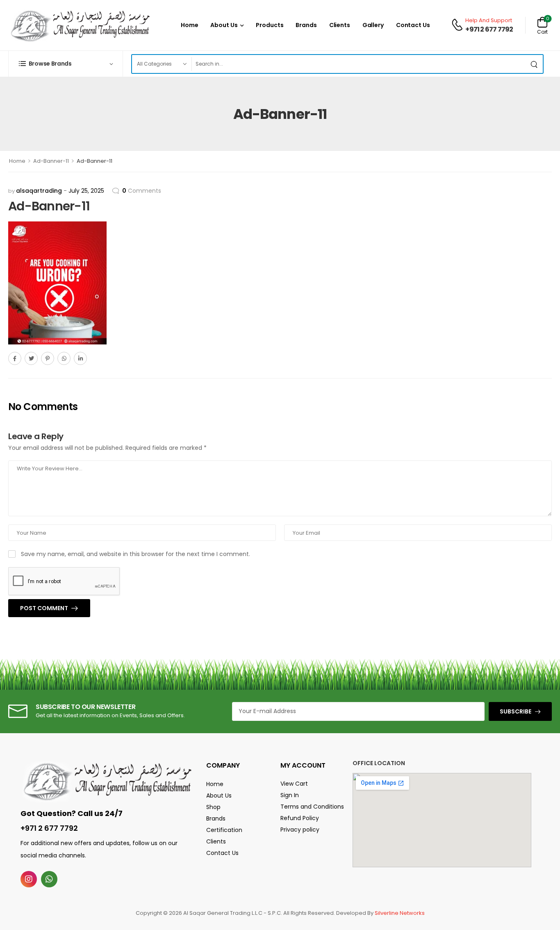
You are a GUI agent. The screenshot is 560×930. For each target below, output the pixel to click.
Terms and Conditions (312, 806)
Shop (213, 807)
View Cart (294, 784)
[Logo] (80, 25)
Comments (141, 191)
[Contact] (458, 25)
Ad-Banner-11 (51, 161)
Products (269, 25)
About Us (223, 25)
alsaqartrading (39, 191)
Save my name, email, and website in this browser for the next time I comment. (135, 554)
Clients (339, 25)
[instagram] (28, 879)
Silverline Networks (400, 913)
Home (189, 25)
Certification (224, 830)
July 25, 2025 (86, 191)
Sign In (289, 795)
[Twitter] (31, 358)
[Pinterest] (47, 358)
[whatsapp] (49, 879)
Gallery (373, 25)
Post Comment (44, 608)
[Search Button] (534, 64)
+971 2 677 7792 (489, 29)
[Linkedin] (80, 358)
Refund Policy (299, 818)
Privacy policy (299, 829)
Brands (306, 25)
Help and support (488, 20)
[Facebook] (14, 358)
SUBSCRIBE (515, 711)
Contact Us (413, 25)
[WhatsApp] (64, 358)
